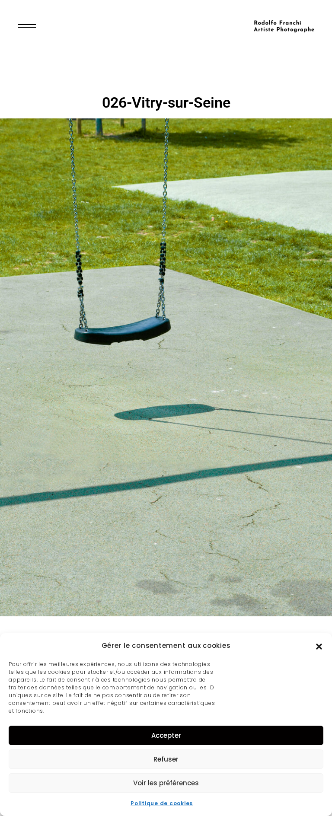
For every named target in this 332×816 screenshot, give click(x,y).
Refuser (166, 759)
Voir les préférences (166, 782)
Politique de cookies (162, 803)
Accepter (166, 735)
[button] (319, 645)
